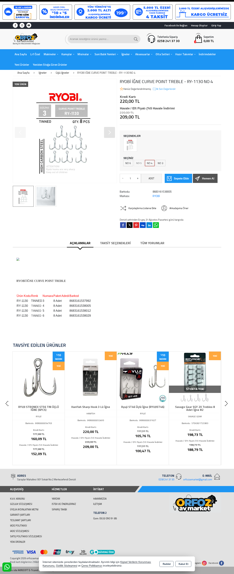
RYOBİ (156, 196)
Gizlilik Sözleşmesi (21, 504)
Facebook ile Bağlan (176, 25)
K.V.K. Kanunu (17, 498)
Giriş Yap (216, 25)
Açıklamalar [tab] (80, 243)
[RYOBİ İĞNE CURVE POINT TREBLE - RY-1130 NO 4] (65, 131)
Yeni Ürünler (17, 542)
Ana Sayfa (21, 54)
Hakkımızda (100, 498)
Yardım (56, 498)
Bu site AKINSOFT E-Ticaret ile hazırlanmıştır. (33, 570)
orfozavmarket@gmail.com (197, 479)
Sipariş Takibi (59, 509)
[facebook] (123, 225)
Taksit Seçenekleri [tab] (115, 243)
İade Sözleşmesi (19, 531)
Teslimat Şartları (20, 520)
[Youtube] (28, 25)
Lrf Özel (35, 54)
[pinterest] (136, 225)
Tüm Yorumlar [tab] (152, 243)
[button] (20, 132)
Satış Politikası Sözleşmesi (26, 536)
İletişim (97, 504)
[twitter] (130, 225)
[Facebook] (15, 25)
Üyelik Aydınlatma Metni (24, 509)
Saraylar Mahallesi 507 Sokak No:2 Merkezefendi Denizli (46, 479)
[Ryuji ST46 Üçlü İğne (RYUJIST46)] (91, 377)
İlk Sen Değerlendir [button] (166, 89)
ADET (151, 178)
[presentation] (7, 403)
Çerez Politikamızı (91, 565)
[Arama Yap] (136, 39)
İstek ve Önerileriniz (64, 504)
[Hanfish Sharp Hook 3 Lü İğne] (39, 377)
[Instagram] (22, 25)
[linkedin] (149, 225)
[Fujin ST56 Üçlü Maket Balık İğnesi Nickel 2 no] (195, 377)
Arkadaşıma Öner (178, 208)
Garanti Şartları (20, 515)
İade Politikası (18, 525)
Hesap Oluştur (199, 25)
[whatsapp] (156, 225)
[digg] (143, 225)
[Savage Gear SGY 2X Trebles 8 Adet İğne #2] (143, 377)
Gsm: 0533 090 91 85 (105, 518)
